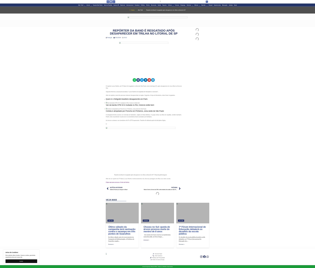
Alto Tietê (110, 220)
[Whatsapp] (114, 1)
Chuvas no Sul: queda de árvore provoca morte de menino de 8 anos (157, 229)
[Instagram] (108, 1)
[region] (21, 257)
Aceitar (21, 261)
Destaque (146, 220)
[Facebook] (111, 1)
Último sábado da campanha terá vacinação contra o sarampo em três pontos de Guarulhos (121, 230)
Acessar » (111, 244)
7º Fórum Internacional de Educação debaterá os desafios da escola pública (192, 230)
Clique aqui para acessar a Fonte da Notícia (117, 182)
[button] (207, 2)
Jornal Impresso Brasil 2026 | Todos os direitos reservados (157, 266)
